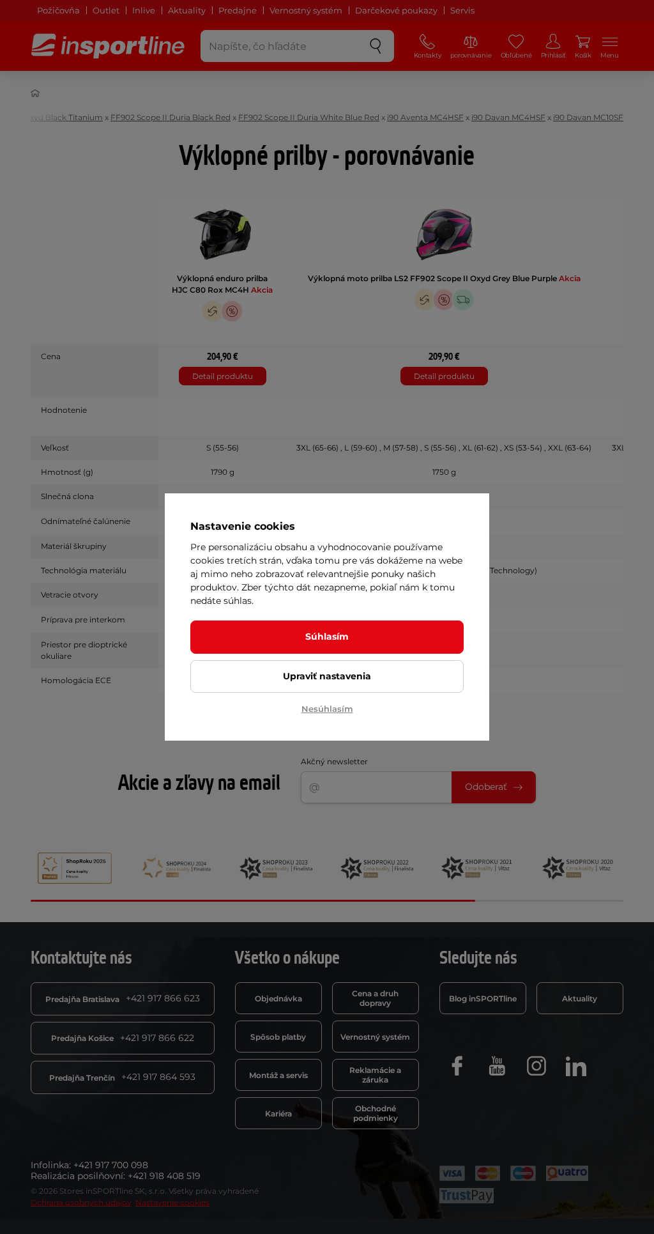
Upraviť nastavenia (327, 676)
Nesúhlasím (327, 709)
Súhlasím (327, 636)
